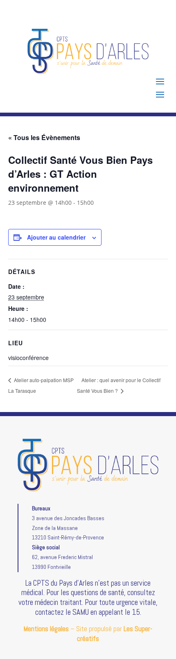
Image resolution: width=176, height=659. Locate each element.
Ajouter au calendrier (56, 237)
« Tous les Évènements (44, 137)
